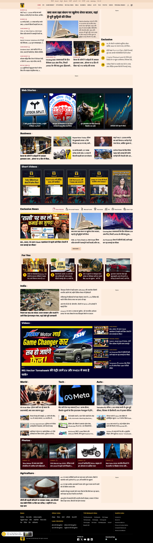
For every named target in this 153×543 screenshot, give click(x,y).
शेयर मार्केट (29, 517)
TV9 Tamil (93, 523)
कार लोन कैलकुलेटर (57, 528)
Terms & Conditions (120, 531)
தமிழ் (88, 1)
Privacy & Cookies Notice (121, 525)
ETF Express (59, 5)
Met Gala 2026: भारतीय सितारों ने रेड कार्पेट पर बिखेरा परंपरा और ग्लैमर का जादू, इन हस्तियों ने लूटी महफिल (117, 464)
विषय (58, 517)
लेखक (53, 517)
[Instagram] (88, 539)
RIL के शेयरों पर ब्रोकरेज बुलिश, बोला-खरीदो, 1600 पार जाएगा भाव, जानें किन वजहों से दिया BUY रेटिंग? (118, 45)
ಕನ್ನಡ (61, 1)
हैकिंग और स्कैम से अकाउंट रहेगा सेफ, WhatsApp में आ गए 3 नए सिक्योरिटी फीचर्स (79, 425)
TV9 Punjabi (86, 523)
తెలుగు (65, 1)
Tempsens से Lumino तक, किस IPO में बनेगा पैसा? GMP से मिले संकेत (119, 366)
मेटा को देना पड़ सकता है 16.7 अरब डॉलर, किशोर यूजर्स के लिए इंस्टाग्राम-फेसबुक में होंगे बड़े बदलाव (75, 409)
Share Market (50, 5)
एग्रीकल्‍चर (35, 523)
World (89, 5)
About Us (117, 520)
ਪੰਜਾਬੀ (83, 1)
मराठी (70, 1)
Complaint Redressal (120, 528)
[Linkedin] (92, 539)
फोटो (63, 517)
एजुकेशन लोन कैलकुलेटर (70, 528)
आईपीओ (36, 520)
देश (21, 523)
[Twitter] (82, 539)
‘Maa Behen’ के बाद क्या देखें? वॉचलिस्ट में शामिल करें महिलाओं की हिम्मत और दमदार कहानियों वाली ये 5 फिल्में (34, 464)
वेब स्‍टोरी (74, 517)
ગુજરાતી (75, 1)
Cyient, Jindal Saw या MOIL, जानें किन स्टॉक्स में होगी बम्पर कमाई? (120, 342)
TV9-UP (99, 1)
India (23, 286)
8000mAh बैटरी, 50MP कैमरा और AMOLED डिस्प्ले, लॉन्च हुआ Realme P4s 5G (80, 433)
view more (76, 248)
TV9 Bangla (95, 520)
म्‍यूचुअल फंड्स (24, 520)
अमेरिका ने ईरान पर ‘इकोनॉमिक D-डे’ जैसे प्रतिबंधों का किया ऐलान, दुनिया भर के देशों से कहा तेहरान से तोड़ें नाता (43, 433)
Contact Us (118, 517)
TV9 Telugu (105, 517)
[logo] (22, 5)
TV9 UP (109, 523)
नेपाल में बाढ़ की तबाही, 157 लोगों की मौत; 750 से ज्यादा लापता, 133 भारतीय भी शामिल (42, 417)
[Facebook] (78, 539)
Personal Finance (120, 5)
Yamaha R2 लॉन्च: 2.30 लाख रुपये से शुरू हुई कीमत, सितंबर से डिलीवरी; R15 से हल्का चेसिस (114, 409)
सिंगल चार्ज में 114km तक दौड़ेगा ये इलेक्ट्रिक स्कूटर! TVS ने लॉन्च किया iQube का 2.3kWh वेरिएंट (119, 417)
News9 (57, 1)
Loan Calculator (57, 521)
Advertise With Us (120, 523)
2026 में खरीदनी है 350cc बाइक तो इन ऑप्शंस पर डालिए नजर (90, 464)
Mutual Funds (69, 5)
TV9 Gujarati (103, 520)
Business (83, 5)
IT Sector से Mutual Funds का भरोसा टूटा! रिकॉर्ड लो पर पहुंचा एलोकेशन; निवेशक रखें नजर (119, 58)
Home (39, 5)
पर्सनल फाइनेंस (37, 517)
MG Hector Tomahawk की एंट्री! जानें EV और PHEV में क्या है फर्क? (55, 373)
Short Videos (29, 167)
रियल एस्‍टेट (43, 520)
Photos (105, 5)
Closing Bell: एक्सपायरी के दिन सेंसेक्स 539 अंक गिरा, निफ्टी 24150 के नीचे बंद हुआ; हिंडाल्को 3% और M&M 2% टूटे (58, 63)
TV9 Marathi (97, 517)
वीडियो (68, 517)
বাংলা (80, 1)
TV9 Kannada (86, 520)
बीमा (30, 520)
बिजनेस (22, 517)
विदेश (25, 523)
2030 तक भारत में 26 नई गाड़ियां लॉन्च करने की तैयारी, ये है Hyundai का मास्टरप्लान (118, 425)
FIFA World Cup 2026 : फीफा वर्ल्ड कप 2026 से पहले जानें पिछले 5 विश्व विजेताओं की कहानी (62, 464)
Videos (111, 5)
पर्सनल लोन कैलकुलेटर (70, 525)
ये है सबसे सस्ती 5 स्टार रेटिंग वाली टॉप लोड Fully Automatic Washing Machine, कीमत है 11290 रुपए (81, 417)
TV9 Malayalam (102, 523)
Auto (94, 5)
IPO (43, 5)
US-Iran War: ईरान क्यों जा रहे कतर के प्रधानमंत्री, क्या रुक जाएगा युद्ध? (34, 409)
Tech (99, 5)
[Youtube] (85, 539)
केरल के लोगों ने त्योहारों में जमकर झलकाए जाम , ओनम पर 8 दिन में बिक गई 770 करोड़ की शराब (86, 63)
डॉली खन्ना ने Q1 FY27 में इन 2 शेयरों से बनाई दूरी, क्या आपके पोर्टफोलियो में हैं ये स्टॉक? (119, 51)
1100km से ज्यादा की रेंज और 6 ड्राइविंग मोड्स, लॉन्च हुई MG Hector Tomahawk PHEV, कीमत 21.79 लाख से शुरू (118, 433)
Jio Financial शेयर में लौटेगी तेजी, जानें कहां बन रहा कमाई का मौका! (119, 353)
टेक (30, 523)
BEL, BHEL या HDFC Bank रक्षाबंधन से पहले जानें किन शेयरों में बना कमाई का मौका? (120, 332)
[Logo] (22, 540)
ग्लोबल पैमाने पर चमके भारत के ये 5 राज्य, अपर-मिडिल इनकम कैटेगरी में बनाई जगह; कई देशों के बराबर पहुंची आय (119, 65)
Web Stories (29, 90)
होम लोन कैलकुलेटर (57, 525)
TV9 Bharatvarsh (87, 517)
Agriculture (27, 473)
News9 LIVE (86, 525)
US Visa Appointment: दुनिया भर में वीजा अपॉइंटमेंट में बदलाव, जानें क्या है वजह (43, 425)
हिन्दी (52, 1)
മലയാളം (93, 1)
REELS (77, 5)
